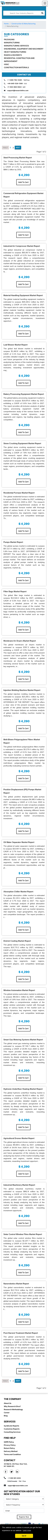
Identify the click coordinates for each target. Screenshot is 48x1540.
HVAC (6, 64)
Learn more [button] (27, 1530)
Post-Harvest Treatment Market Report (20, 1333)
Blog (6, 1416)
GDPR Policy (9, 1442)
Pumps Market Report (13, 542)
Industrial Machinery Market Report (19, 1185)
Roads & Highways (13, 55)
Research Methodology (13, 1409)
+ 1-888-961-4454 (14, 1478)
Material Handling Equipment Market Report (23, 295)
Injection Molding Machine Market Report (21, 690)
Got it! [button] (24, 1536)
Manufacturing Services (16, 46)
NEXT (18, 147)
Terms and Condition (12, 1454)
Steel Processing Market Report (17, 157)
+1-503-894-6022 (14, 87)
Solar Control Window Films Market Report (22, 1234)
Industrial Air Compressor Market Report (21, 246)
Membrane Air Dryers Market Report (19, 641)
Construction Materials (16, 67)
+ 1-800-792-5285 (14, 80)
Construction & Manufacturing (23, 24)
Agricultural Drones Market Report (18, 1138)
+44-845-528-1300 (15, 83)
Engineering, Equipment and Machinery (23, 49)
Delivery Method (10, 1451)
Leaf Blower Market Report (15, 345)
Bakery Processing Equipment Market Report (23, 394)
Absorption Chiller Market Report (18, 891)
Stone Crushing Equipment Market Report (22, 443)
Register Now (24, 1517)
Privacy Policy (10, 1445)
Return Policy (9, 1448)
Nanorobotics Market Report (16, 1284)
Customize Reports (11, 1429)
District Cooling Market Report (17, 941)
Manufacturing (12, 42)
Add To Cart (23, 182)
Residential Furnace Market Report (19, 493)
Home (6, 24)
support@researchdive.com (17, 90)
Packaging (9, 39)
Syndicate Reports (11, 1426)
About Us (7, 1403)
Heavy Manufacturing (15, 52)
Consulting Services (12, 1432)
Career (6, 1413)
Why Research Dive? (12, 1406)
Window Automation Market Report (19, 990)
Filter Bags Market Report (14, 591)
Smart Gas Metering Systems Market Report (23, 1039)
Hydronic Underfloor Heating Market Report (23, 1089)
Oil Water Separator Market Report (18, 842)
